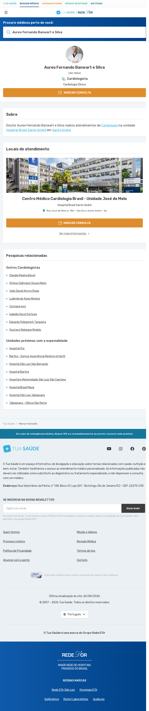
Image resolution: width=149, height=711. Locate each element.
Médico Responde (76, 3)
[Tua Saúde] (21, 448)
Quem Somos (11, 532)
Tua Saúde (10, 3)
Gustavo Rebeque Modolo (25, 329)
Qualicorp (99, 699)
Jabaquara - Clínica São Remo (28, 403)
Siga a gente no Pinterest (144, 449)
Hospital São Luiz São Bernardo (28, 364)
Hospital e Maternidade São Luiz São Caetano (37, 379)
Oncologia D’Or (88, 690)
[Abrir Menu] (6, 12)
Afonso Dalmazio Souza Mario (27, 283)
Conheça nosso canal (109, 449)
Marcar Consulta (28, 423)
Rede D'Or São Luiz (63, 690)
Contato (82, 560)
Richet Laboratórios (75, 699)
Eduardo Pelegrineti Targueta (27, 322)
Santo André (61, 130)
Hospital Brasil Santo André (26, 130)
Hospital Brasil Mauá (21, 387)
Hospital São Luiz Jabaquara (27, 395)
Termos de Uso (86, 550)
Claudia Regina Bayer (22, 275)
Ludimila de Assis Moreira (24, 298)
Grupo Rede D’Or (94, 633)
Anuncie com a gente (16, 560)
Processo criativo (14, 541)
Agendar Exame (52, 3)
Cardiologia (109, 125)
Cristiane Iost (17, 306)
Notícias (96, 3)
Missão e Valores (87, 532)
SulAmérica (51, 699)
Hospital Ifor (17, 348)
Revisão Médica (86, 541)
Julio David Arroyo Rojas (24, 291)
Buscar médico (29, 3)
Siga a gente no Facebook (132, 449)
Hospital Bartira (19, 371)
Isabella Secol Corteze (23, 314)
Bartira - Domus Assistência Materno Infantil (37, 356)
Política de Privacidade (17, 550)
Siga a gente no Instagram (121, 449)
